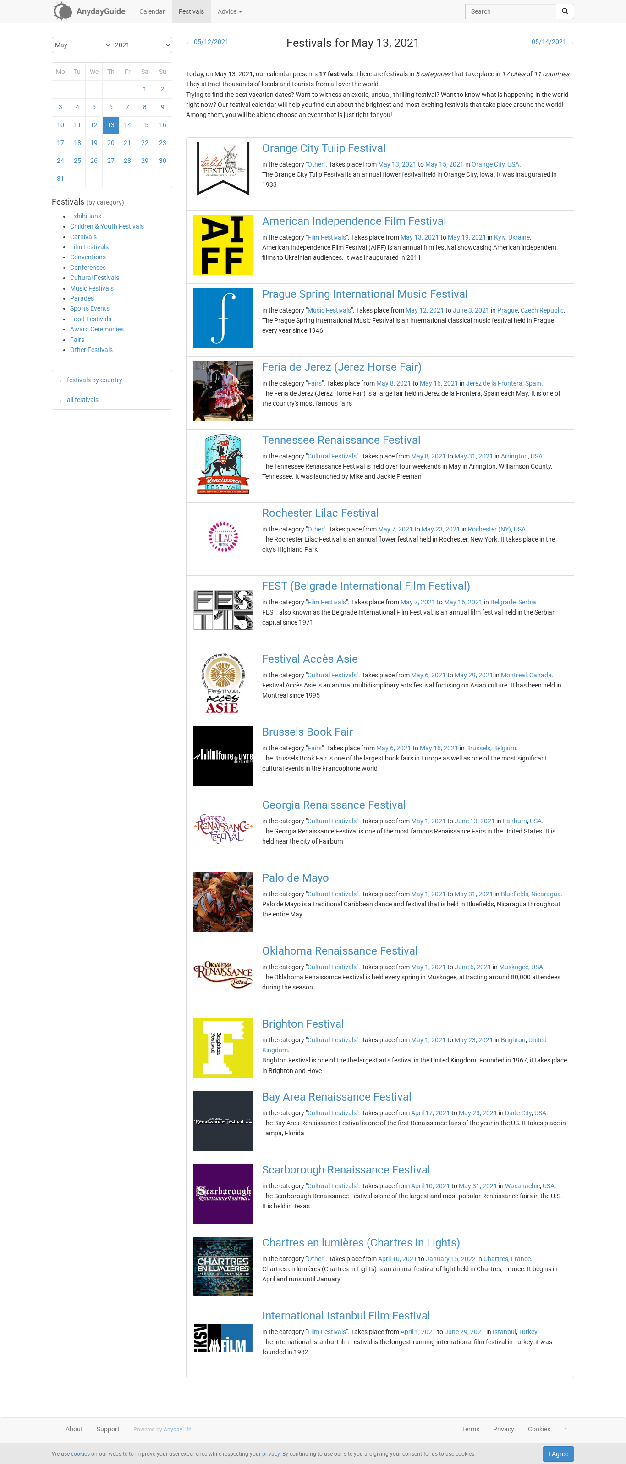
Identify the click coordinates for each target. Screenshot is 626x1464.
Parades (82, 298)
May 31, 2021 (474, 456)
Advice (228, 11)
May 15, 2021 (444, 164)
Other (316, 164)
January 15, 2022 (451, 1259)
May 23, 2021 (441, 529)
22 (144, 142)
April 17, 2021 (430, 1113)
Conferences (88, 267)
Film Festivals (89, 247)
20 (111, 142)
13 (111, 125)
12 (94, 125)
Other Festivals (91, 349)
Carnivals (83, 236)
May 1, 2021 (428, 821)
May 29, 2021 (474, 675)
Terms (470, 1429)
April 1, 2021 (418, 1331)
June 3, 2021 (471, 310)
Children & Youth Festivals (107, 226)
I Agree (558, 1454)
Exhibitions (85, 216)
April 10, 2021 (430, 1186)
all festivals (83, 399)
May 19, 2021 (467, 237)
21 (127, 142)
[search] (565, 11)
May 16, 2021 (439, 383)
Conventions (88, 257)
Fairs (77, 339)
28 (127, 160)
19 (94, 142)
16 (162, 125)
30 (162, 160)
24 (60, 160)
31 (60, 178)
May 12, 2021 (425, 310)
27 (111, 160)
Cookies (539, 1429)
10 (60, 125)
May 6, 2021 (428, 675)
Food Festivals (90, 319)
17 (60, 142)
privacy (271, 1454)
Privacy (503, 1429)
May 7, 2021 (395, 529)
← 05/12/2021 (207, 41)
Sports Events (90, 308)
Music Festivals (92, 288)
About (74, 1429)
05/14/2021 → (553, 41)
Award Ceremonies (97, 329)
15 (144, 125)
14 (127, 125)
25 (77, 160)
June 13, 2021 (475, 821)
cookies (80, 1454)
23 (162, 142)
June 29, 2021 (465, 1331)
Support (108, 1429)
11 (77, 125)
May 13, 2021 (397, 164)
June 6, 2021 (473, 967)
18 (77, 142)
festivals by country (94, 380)
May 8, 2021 (393, 383)
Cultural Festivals (94, 277)
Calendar (152, 11)
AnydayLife (177, 1429)
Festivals (191, 11)
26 (94, 160)
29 (144, 160)
